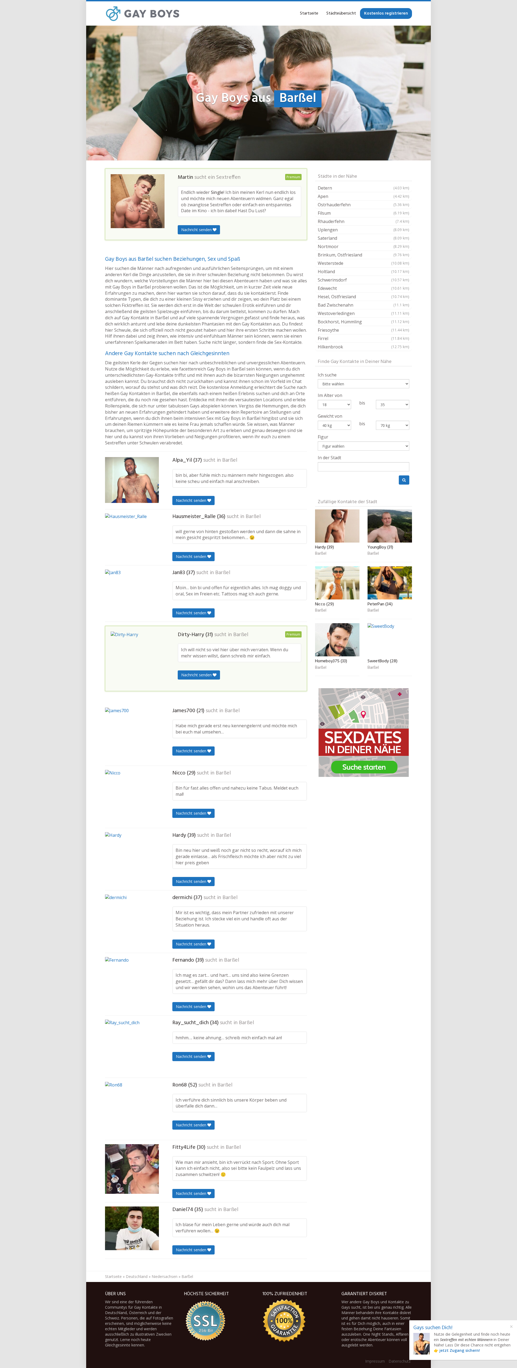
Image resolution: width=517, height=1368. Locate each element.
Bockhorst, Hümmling (363, 322)
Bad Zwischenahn (363, 305)
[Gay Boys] (143, 13)
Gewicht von (330, 416)
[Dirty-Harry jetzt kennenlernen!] (138, 658)
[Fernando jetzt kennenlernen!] (132, 984)
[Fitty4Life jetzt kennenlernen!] (132, 1169)
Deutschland (137, 1276)
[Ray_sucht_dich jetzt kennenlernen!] (132, 1047)
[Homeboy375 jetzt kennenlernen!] (337, 639)
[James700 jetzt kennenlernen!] (132, 735)
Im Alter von (330, 395)
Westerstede (363, 263)
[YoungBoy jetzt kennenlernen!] (390, 526)
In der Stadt (329, 458)
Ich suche (327, 375)
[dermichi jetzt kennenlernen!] (132, 921)
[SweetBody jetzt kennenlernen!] (390, 639)
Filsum (363, 213)
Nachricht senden (197, 229)
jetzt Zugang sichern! (459, 1350)
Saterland (363, 238)
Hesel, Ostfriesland (363, 297)
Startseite (309, 13)
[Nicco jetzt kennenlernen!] (132, 797)
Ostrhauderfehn (363, 205)
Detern (363, 188)
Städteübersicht (341, 13)
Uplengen (363, 230)
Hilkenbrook (363, 347)
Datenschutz (400, 1361)
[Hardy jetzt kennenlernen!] (132, 859)
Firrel (363, 338)
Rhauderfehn (363, 221)
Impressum (375, 1361)
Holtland (363, 272)
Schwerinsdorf (363, 280)
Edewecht (363, 288)
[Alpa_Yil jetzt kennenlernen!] (132, 480)
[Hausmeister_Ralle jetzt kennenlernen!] (132, 536)
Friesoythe (363, 330)
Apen (363, 196)
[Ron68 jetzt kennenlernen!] (132, 1109)
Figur (323, 437)
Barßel (229, 460)
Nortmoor (363, 246)
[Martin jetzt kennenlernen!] (138, 201)
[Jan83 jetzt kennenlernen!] (132, 593)
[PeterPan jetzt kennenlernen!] (390, 582)
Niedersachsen (164, 1276)
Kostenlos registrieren (386, 13)
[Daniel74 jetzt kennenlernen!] (132, 1228)
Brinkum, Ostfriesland (363, 255)
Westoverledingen (363, 313)
